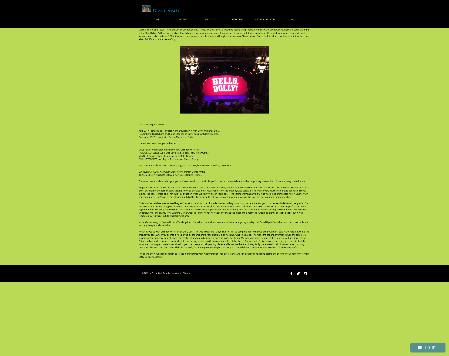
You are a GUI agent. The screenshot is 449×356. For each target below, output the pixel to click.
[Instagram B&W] (305, 273)
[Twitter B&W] (298, 273)
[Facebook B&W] (291, 273)
